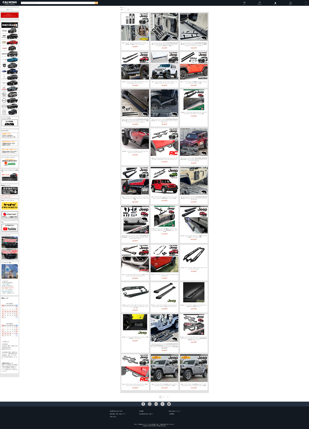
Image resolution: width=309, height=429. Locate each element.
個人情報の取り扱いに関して (146, 414)
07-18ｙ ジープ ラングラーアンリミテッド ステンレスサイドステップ (164, 275)
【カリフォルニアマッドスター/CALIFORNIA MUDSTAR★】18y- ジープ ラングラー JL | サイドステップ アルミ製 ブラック (164, 121)
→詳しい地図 (5, 284)
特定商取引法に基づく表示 (116, 411)
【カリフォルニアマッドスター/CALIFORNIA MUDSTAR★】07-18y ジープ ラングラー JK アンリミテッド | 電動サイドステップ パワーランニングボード (135, 121)
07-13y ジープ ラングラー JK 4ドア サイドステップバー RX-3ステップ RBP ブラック (194, 306)
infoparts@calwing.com (7, 291)
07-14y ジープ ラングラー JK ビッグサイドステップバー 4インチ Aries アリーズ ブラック (135, 82)
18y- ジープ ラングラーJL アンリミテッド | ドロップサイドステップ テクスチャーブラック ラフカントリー (164, 159)
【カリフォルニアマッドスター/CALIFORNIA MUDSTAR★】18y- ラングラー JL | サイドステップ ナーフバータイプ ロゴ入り (193, 198)
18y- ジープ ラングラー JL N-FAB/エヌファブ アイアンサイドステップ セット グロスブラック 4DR (164, 385)
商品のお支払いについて (174, 411)
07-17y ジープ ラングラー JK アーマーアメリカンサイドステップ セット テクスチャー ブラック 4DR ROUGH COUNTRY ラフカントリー (193, 338)
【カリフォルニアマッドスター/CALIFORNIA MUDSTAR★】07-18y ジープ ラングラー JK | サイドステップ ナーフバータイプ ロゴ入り (193, 159)
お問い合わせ (113, 416)
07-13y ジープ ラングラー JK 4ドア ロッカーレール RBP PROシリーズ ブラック (135, 338)
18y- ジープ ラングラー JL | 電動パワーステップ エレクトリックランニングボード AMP (194, 82)
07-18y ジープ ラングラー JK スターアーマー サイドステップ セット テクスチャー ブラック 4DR (194, 113)
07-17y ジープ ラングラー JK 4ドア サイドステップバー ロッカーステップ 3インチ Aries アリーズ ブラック (164, 306)
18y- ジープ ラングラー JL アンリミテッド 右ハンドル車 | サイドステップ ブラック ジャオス (164, 82)
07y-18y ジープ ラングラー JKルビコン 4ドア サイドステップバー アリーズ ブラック (135, 152)
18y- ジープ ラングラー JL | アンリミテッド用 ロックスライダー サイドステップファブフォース (135, 275)
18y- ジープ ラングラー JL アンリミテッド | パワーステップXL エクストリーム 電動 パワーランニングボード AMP (135, 198)
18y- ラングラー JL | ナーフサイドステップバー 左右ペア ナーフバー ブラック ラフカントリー (135, 385)
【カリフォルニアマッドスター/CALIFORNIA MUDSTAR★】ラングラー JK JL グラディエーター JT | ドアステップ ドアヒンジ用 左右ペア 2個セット (164, 44)
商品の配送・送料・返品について (118, 414)
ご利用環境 (171, 414)
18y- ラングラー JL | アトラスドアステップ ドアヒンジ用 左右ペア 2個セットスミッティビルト (135, 43)
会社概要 (141, 411)
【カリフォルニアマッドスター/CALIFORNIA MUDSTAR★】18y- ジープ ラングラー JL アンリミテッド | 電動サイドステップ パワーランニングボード (193, 44)
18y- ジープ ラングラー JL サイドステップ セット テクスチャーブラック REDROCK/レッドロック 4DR (164, 197)
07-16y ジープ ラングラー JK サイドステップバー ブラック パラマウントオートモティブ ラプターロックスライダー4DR (135, 306)
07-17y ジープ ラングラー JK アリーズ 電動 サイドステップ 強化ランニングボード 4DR (194, 236)
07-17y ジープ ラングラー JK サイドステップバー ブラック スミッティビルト (194, 268)
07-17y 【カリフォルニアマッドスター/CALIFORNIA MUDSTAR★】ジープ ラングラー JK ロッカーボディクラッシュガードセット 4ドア (135, 237)
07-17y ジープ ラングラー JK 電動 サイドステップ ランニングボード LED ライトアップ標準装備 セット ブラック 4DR (164, 230)
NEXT (167, 397)
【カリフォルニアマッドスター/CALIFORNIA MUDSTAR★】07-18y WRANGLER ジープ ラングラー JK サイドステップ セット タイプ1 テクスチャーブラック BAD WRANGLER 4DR (164, 346)
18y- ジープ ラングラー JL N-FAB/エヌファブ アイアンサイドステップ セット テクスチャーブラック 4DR (194, 385)
